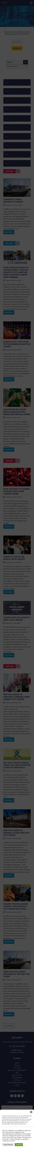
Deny (17, 1135)
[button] (31, 1112)
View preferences (17, 1140)
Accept (17, 1129)
